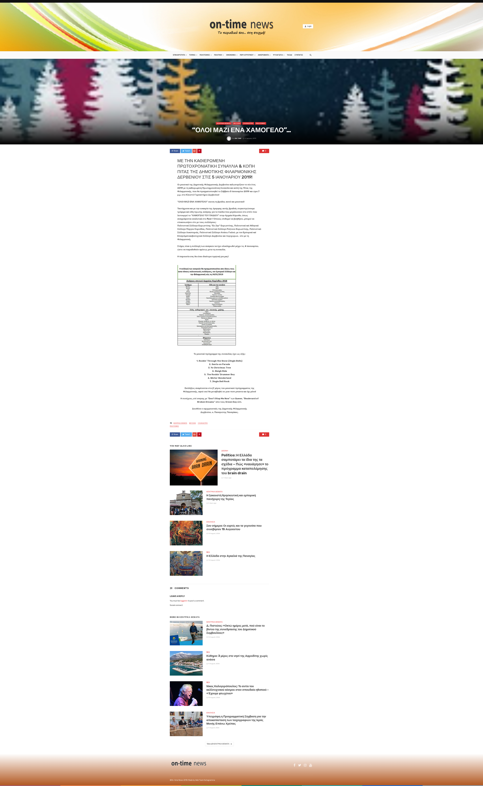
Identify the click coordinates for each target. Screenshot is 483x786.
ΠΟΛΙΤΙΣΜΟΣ (205, 55)
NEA (208, 552)
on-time (238, 138)
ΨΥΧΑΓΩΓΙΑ (278, 55)
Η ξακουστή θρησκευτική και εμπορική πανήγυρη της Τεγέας (231, 497)
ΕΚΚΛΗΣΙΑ (210, 522)
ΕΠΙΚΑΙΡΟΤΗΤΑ (179, 55)
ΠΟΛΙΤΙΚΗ (218, 55)
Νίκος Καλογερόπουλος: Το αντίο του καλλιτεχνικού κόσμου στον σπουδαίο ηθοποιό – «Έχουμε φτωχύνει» (237, 690)
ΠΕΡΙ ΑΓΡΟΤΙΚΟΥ (247, 55)
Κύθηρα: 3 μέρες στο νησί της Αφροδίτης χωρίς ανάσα (237, 657)
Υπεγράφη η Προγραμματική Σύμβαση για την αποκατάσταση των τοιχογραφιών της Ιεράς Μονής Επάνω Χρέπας (236, 720)
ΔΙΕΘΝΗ (224, 451)
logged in (184, 601)
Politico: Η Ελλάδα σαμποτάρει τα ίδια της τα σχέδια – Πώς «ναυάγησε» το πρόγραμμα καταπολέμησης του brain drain (244, 464)
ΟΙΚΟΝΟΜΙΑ (231, 55)
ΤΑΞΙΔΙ (289, 55)
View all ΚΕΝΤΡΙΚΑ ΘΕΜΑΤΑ (218, 744)
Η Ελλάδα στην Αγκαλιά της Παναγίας (230, 555)
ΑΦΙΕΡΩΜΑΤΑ (263, 55)
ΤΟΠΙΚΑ (192, 55)
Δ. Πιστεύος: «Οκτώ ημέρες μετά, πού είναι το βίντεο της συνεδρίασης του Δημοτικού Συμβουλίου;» (235, 629)
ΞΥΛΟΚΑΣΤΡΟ (248, 123)
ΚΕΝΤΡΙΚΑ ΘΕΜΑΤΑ (224, 123)
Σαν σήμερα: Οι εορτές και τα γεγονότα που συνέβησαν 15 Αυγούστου (234, 527)
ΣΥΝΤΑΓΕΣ (299, 55)
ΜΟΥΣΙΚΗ (237, 123)
